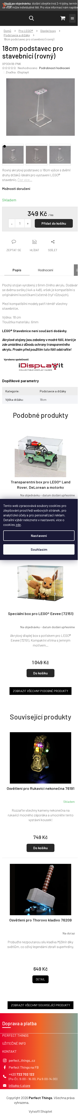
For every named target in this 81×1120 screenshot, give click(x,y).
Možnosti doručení (16, 188)
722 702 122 (25, 1074)
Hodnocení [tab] (45, 270)
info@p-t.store (19, 1085)
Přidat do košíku (53, 223)
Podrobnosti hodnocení (54, 68)
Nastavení (39, 535)
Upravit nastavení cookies (48, 1102)
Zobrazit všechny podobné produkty (40, 691)
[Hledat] (31, 18)
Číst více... (24, 180)
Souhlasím (39, 549)
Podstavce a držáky (53, 391)
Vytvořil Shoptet (40, 1111)
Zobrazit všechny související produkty (40, 1005)
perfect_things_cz (22, 1060)
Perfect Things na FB (24, 1067)
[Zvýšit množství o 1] (27, 223)
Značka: (17, 72)
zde (18, 524)
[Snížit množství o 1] (12, 223)
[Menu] (72, 18)
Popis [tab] (17, 270)
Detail (40, 979)
